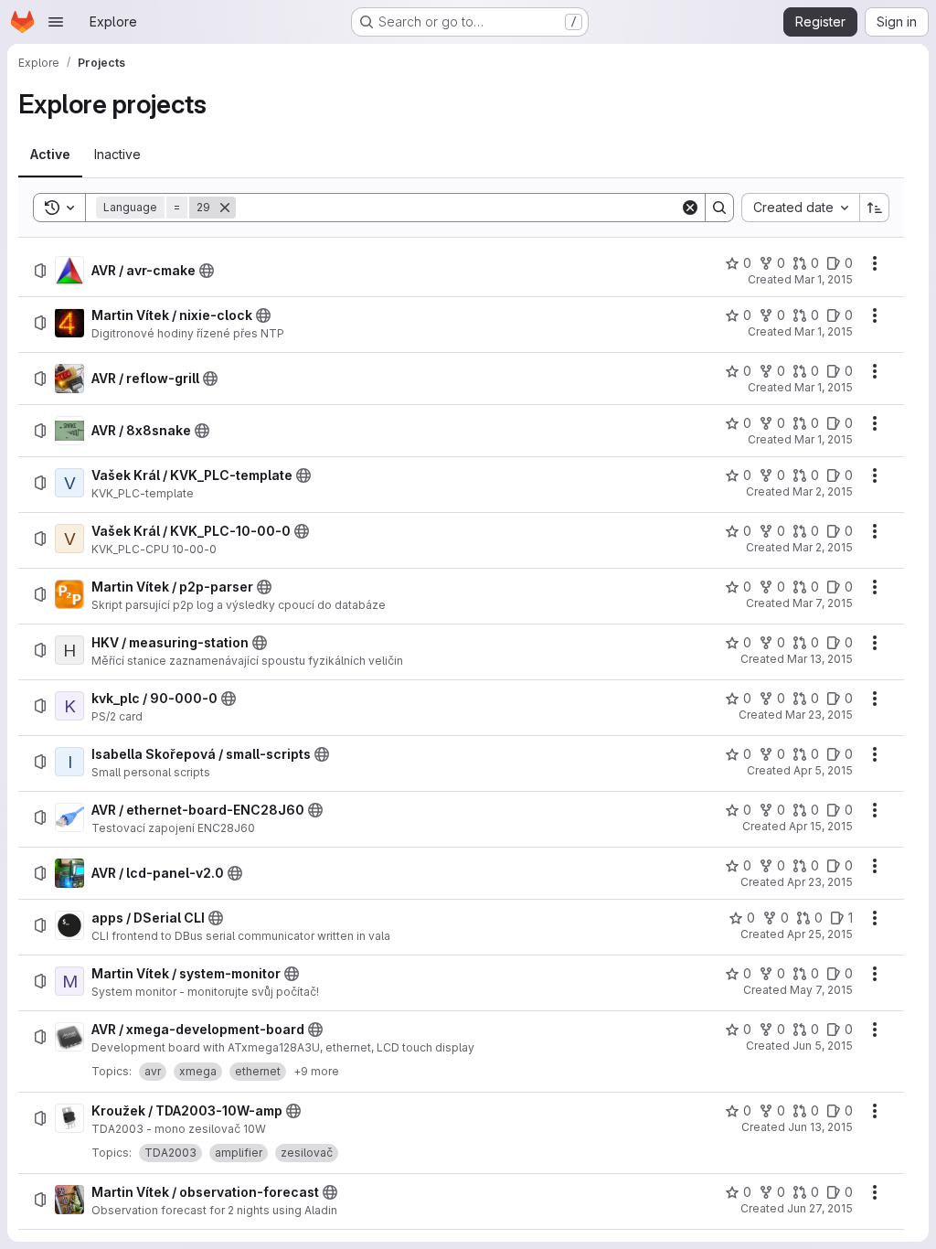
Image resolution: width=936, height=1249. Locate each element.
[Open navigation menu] (55, 22)
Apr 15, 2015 (821, 826)
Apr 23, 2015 (820, 882)
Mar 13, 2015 (820, 659)
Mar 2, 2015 (822, 491)
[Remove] (225, 208)
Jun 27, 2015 (820, 1208)
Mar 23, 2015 (819, 714)
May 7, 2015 (821, 990)
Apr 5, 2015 (823, 770)
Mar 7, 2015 (822, 603)
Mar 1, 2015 (823, 279)
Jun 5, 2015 (822, 1045)
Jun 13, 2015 (820, 1127)
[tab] (50, 154)
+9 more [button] (316, 1071)
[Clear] (690, 208)
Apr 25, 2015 (820, 934)
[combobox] (800, 207)
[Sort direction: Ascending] (874, 207)
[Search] (719, 207)
